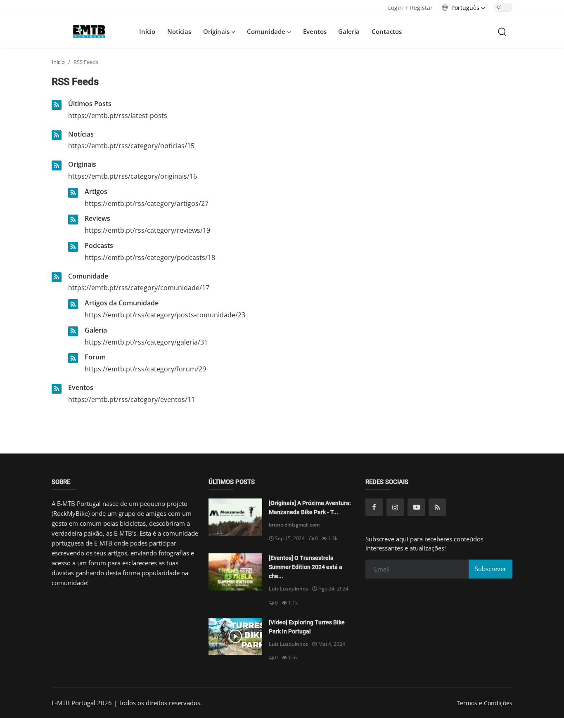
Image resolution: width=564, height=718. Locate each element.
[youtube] (416, 507)
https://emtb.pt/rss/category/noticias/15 (131, 145)
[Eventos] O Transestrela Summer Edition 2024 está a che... (305, 567)
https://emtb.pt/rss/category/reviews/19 (147, 230)
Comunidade (88, 276)
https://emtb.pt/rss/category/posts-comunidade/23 (165, 314)
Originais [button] (217, 31)
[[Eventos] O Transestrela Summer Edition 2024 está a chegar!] (235, 571)
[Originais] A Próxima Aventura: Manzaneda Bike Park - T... (310, 507)
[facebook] (374, 507)
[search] (502, 31)
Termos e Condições (484, 703)
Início (147, 31)
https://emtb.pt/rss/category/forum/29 (145, 368)
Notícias (179, 31)
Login (395, 8)
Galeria (349, 31)
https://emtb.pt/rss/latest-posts (117, 115)
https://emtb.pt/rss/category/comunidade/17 (138, 287)
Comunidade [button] (267, 31)
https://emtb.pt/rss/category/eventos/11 (131, 399)
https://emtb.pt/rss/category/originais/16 (132, 176)
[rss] (437, 507)
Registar (421, 8)
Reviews (97, 218)
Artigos (96, 191)
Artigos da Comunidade (122, 302)
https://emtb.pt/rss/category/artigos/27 (147, 203)
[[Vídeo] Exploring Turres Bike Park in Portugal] (235, 636)
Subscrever (490, 568)
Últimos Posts (89, 103)
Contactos (387, 31)
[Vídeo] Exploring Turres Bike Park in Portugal (307, 627)
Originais (82, 164)
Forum (95, 356)
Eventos (315, 31)
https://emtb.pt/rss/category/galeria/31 (146, 342)
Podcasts (99, 245)
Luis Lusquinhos (288, 588)
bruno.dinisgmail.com (294, 524)
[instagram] (395, 507)
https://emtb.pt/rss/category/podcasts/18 (150, 257)
